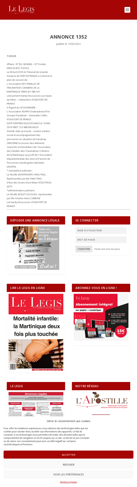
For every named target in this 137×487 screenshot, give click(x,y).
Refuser (68, 464)
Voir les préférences (68, 474)
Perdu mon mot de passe (107, 249)
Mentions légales (68, 482)
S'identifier (84, 249)
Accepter (68, 454)
